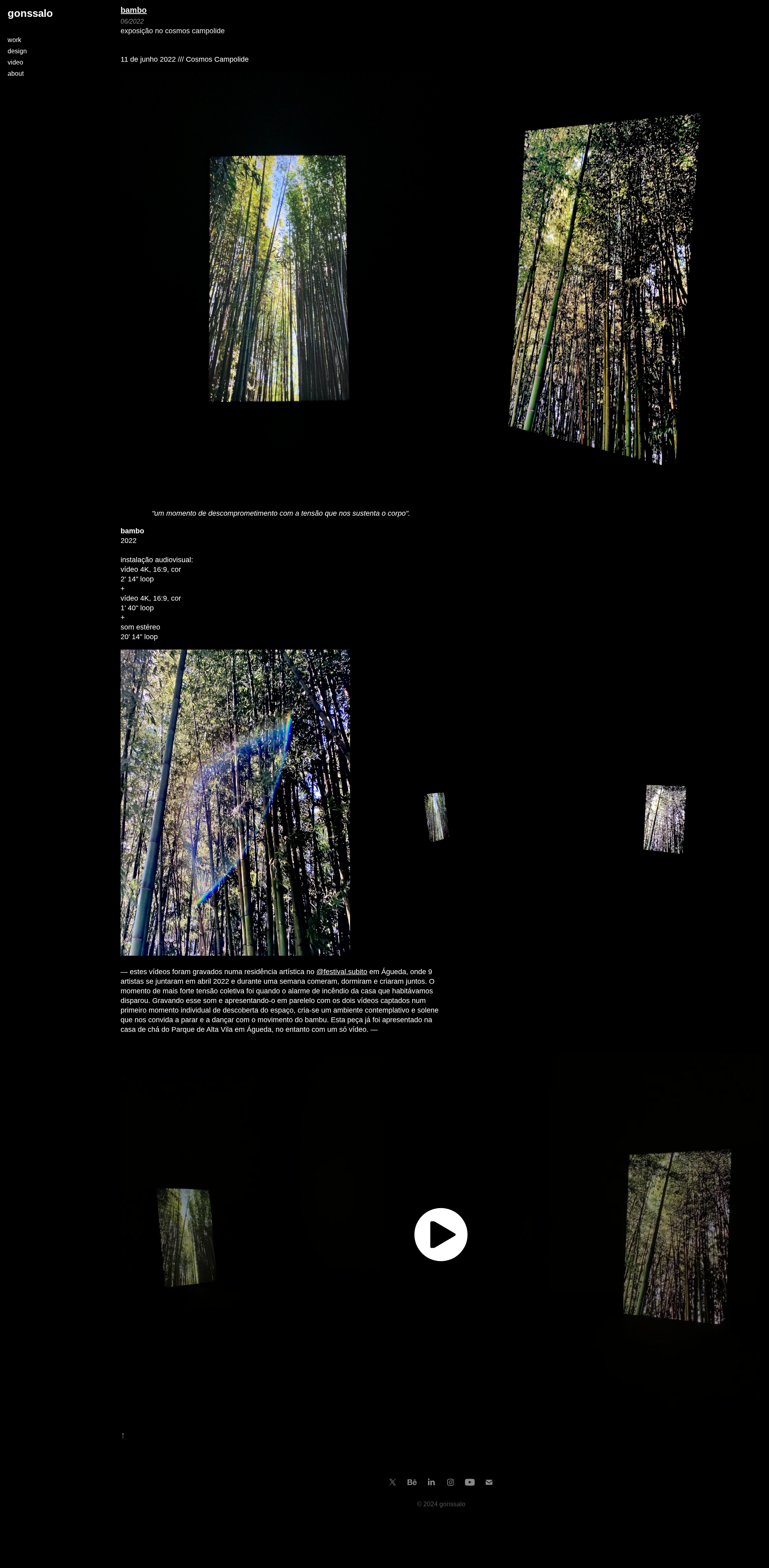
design (17, 51)
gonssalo (30, 13)
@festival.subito (341, 972)
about (16, 73)
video (15, 62)
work (14, 39)
